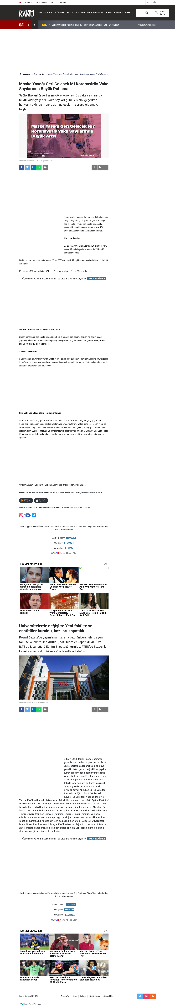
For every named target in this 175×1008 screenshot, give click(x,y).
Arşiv (52, 3)
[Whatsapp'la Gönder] (39, 167)
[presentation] (28, 24)
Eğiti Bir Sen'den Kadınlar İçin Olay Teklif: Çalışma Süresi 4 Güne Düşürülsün (85, 25)
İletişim (83, 996)
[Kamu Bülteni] (26, 13)
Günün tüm (147, 25)
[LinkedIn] (33, 167)
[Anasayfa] (20, 3)
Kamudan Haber (76, 12)
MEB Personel (95, 12)
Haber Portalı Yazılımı (32, 1004)
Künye (74, 996)
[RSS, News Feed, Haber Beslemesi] (153, 996)
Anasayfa (65, 996)
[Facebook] (21, 167)
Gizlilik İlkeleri (94, 996)
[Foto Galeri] (154, 2)
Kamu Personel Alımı (118, 12)
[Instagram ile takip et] (146, 996)
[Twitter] (27, 167)
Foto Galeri (46, 12)
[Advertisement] (87, 51)
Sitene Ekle (62, 3)
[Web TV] (148, 2)
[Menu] (139, 12)
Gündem (59, 12)
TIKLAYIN (70, 538)
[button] (94, 167)
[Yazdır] (45, 167)
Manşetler (28, 3)
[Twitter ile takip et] (140, 996)
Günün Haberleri (41, 3)
